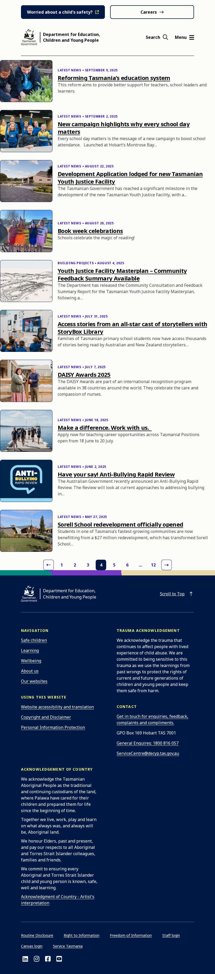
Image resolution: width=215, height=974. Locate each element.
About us (30, 671)
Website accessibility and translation (57, 707)
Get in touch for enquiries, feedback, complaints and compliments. (152, 719)
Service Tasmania (68, 946)
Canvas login (31, 946)
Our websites (34, 681)
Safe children (34, 640)
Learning (30, 650)
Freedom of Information (131, 935)
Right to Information (81, 935)
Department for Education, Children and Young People (71, 37)
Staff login (171, 935)
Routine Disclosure (37, 935)
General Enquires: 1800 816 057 (148, 743)
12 (153, 565)
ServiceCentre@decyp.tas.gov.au (148, 753)
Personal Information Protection (53, 727)
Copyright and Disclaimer (46, 717)
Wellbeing (31, 661)
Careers (149, 12)
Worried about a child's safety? (60, 12)
